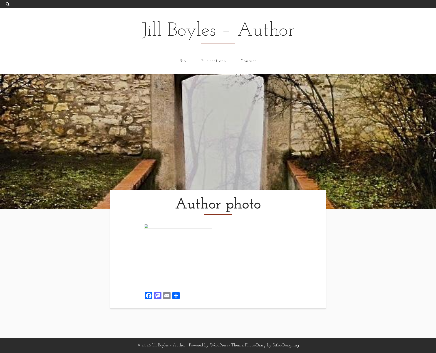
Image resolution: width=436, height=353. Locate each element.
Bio (183, 61)
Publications (213, 61)
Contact (248, 61)
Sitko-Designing (286, 345)
